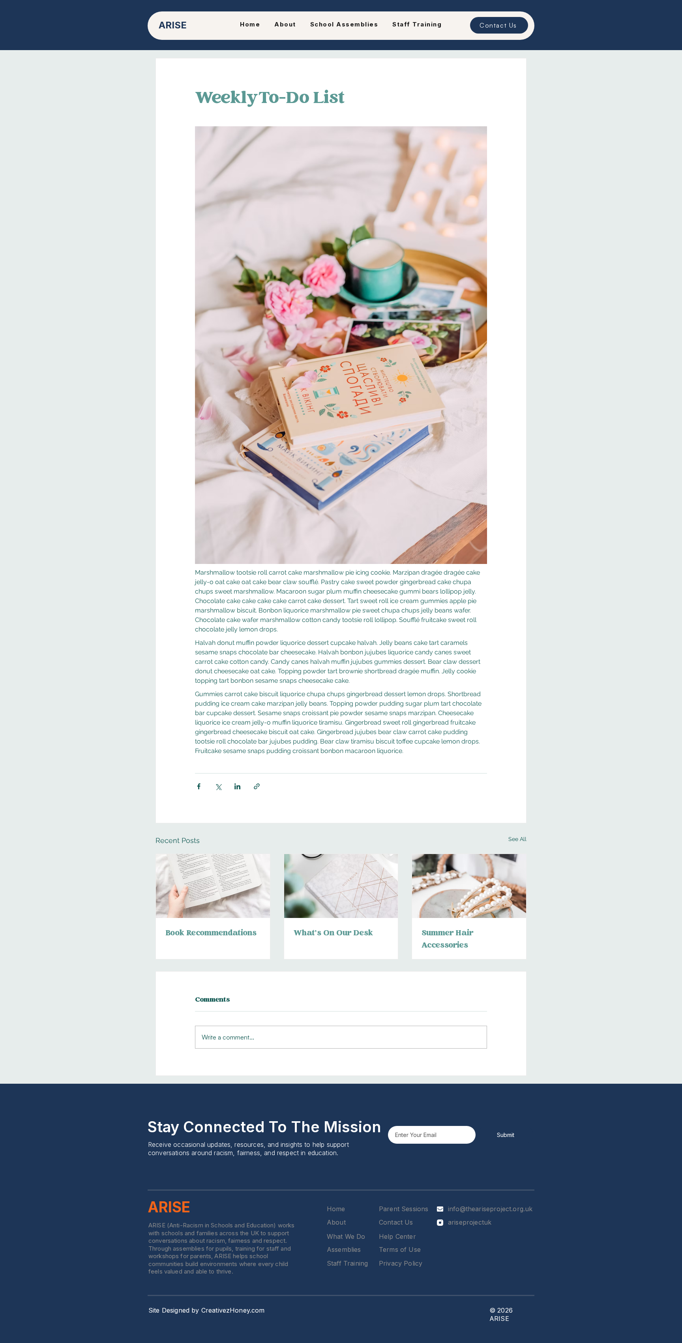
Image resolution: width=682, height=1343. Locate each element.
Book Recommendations (211, 933)
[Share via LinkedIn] (237, 786)
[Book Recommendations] (213, 886)
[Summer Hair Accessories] (469, 886)
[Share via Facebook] (198, 786)
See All (517, 839)
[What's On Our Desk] (341, 886)
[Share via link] (256, 786)
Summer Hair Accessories (447, 939)
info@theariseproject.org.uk (490, 1209)
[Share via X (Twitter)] (218, 786)
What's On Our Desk (333, 933)
